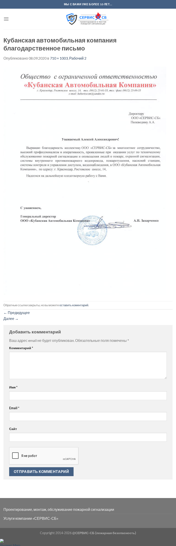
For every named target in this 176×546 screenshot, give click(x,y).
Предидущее (16, 312)
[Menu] (6, 18)
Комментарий (21, 348)
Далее (11, 318)
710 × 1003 (59, 58)
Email (14, 408)
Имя (13, 387)
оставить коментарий (73, 305)
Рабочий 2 (77, 58)
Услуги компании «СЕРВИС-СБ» (30, 518)
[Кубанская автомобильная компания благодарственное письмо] (84, 180)
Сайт (13, 429)
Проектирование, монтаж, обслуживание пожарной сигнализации (58, 509)
